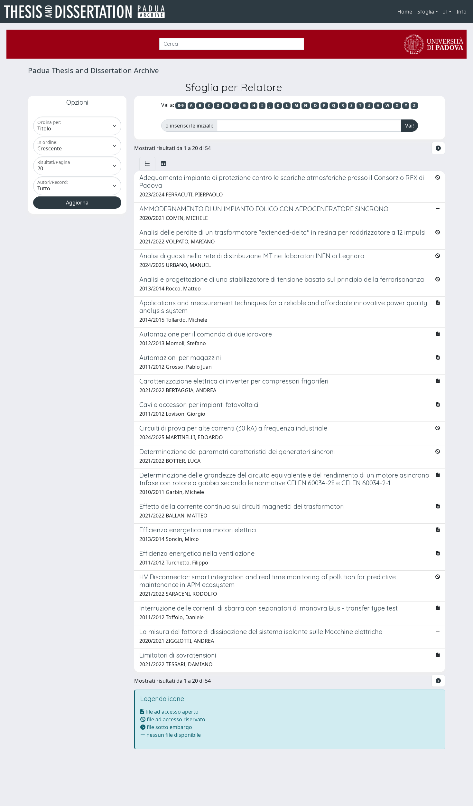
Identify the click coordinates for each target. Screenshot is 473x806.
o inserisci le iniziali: (189, 125)
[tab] (147, 163)
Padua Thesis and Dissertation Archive (93, 70)
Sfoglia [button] (425, 11)
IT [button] (445, 11)
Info (462, 11)
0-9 (181, 105)
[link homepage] (87, 11)
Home (404, 11)
